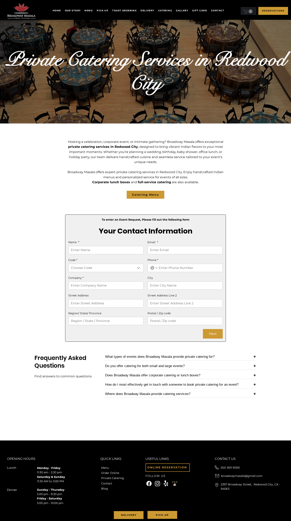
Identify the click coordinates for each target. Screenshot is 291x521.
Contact (106, 483)
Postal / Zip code (159, 313)
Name (73, 242)
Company (76, 278)
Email (152, 242)
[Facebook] (149, 483)
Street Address (78, 295)
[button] (147, 10)
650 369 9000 (230, 467)
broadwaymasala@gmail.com (241, 476)
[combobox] (106, 268)
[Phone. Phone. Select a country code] (154, 268)
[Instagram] (157, 483)
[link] (248, 11)
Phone (152, 260)
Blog (104, 488)
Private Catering (112, 478)
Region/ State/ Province (84, 313)
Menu (105, 468)
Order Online (110, 473)
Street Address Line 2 (162, 295)
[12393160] (174, 483)
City (150, 278)
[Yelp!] (166, 483)
